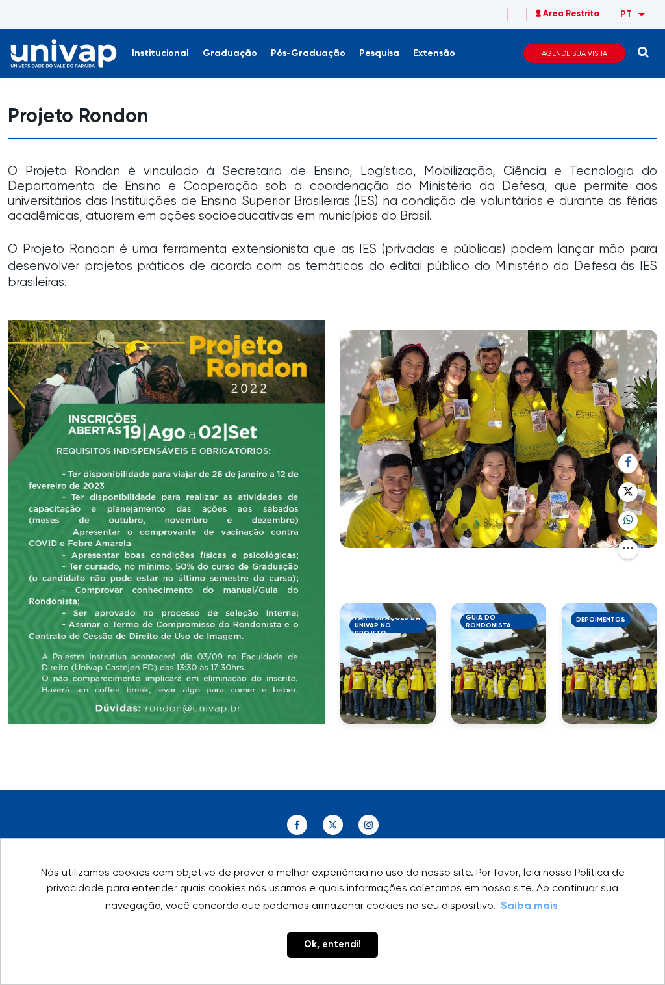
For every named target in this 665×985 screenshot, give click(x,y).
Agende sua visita (574, 53)
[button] (417, 526)
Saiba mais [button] (529, 906)
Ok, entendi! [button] (332, 944)
